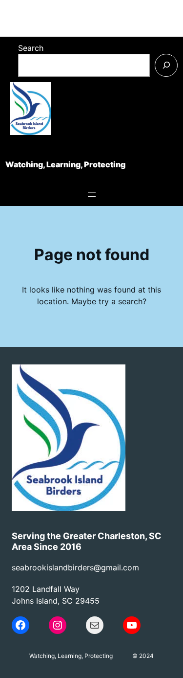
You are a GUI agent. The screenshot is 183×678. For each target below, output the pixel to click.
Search (30, 48)
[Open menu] (92, 195)
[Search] (166, 65)
